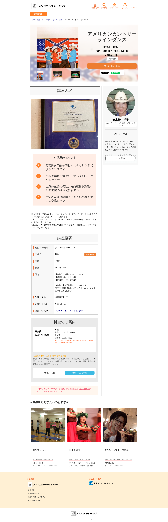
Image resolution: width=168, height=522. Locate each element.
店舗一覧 (40, 20)
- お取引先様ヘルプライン (36, 497)
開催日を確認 (112, 65)
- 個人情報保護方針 (34, 500)
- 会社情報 (30, 490)
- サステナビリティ (34, 494)
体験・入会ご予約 (79, 373)
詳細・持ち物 (84, 389)
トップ (32, 20)
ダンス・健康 (57, 20)
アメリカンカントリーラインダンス (70, 311)
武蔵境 (48, 20)
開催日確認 (90, 254)
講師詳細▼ (113, 59)
